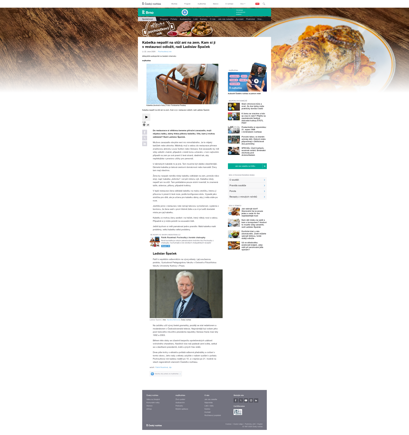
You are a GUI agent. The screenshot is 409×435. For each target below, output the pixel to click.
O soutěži (234, 180)
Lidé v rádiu (209, 406)
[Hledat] (264, 4)
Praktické (250, 19)
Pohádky (232, 80)
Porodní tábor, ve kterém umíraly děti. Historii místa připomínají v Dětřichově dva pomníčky (254, 140)
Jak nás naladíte (226, 19)
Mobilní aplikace (182, 409)
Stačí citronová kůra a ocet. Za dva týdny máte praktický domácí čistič (253, 106)
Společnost (147, 19)
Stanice (215, 4)
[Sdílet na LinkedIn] (144, 143)
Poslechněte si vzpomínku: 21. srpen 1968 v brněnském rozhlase (254, 129)
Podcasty (179, 406)
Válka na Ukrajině (153, 399)
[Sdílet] (148, 125)
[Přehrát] (146, 117)
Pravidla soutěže (238, 185)
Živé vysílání (234, 84)
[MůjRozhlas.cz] (146, 61)
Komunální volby (153, 403)
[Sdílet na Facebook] (144, 132)
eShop (149, 409)
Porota (233, 191)
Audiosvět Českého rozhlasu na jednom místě (244, 93)
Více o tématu (235, 206)
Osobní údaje (238, 424)
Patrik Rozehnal (161, 367)
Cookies (228, 424)
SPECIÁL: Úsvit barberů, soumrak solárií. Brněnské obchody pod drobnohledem (254, 151)
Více (260, 19)
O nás (212, 19)
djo (170, 367)
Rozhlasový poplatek (212, 415)
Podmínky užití (250, 424)
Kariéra (207, 409)
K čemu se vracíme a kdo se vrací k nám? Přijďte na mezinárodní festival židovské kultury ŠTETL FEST (254, 118)
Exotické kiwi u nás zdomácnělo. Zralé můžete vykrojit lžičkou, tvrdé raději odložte (254, 234)
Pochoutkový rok (164, 52)
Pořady (174, 19)
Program (187, 4)
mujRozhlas (202, 4)
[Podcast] (144, 125)
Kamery (239, 14)
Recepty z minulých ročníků (243, 196)
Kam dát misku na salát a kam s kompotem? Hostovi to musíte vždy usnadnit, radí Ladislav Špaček (254, 223)
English (260, 424)
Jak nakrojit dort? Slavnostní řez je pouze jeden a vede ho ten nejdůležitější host (252, 212)
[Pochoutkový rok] (204, 29)
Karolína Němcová (173, 320)
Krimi (243, 76)
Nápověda (208, 403)
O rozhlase (229, 4)
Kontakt (239, 19)
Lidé (195, 19)
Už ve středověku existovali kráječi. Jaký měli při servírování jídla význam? (252, 246)
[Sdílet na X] (144, 138)
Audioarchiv (240, 12)
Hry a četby (233, 76)
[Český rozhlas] (151, 4)
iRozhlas (174, 4)
